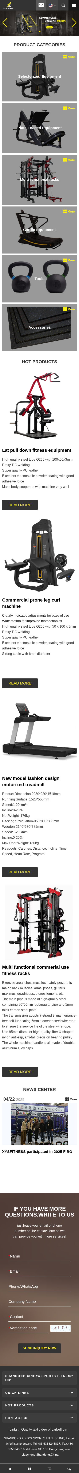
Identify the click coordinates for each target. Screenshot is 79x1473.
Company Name (22, 1302)
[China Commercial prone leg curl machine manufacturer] (39, 555)
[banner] (39, 22)
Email (13, 1271)
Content (15, 1317)
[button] (36, 31)
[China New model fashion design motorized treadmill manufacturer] (39, 733)
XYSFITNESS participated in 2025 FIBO (37, 1152)
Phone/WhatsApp (23, 1286)
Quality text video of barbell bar (44, 1429)
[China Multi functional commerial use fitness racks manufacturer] (39, 922)
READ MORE (19, 505)
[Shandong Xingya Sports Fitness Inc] (8, 5)
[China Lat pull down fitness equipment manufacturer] (39, 405)
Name (14, 1256)
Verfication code (22, 1328)
